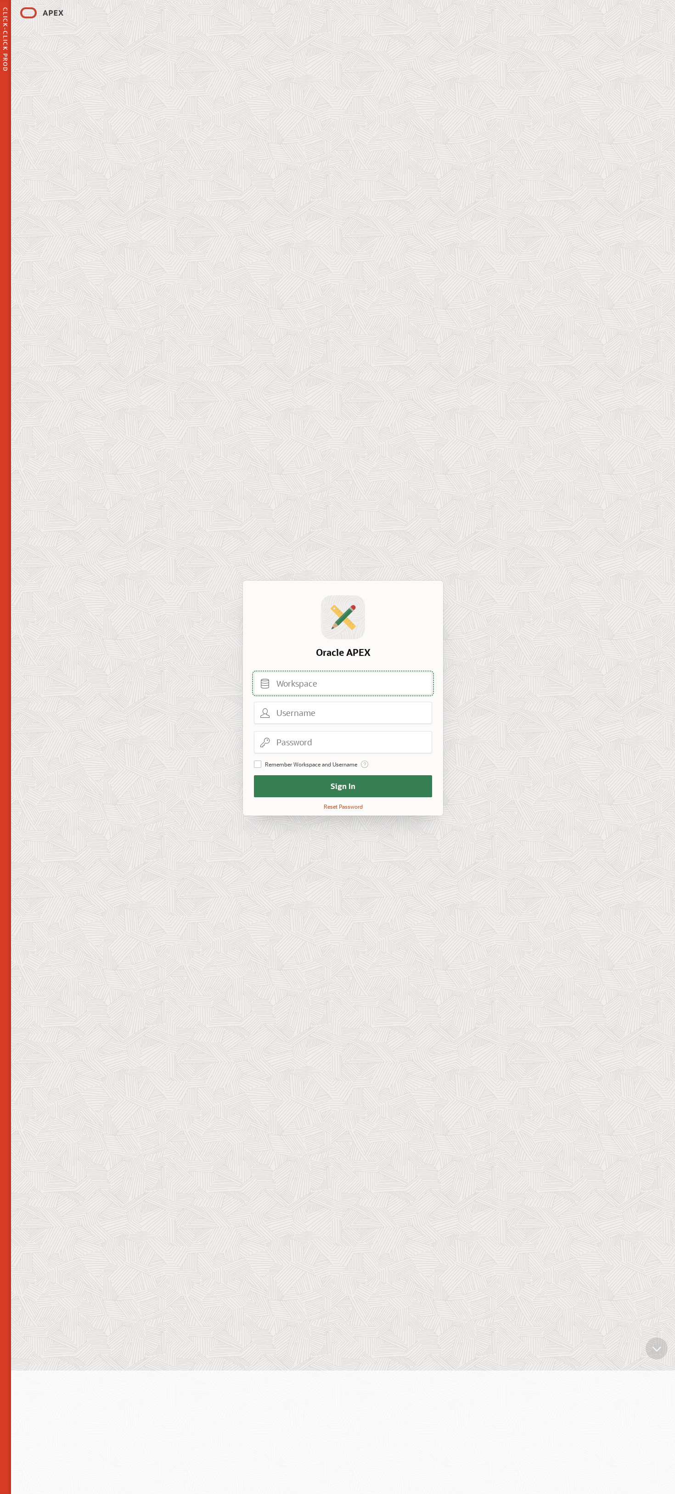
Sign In (343, 786)
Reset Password (343, 806)
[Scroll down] (657, 1348)
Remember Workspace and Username (311, 764)
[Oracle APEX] (42, 13)
